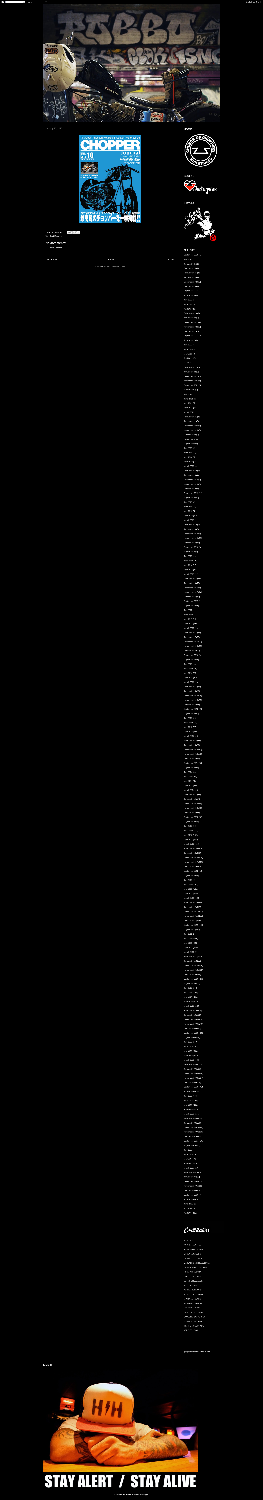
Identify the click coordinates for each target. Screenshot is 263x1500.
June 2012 (188, 884)
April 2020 (188, 462)
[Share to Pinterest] (79, 232)
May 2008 (188, 1105)
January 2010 (190, 1015)
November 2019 (191, 484)
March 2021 (189, 412)
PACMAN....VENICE (192, 1308)
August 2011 (189, 929)
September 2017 (191, 601)
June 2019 (188, 507)
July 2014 (188, 772)
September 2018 (191, 547)
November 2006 (191, 1186)
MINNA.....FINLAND (192, 1299)
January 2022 (190, 372)
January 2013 (190, 853)
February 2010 (190, 1010)
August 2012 (189, 875)
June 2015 (188, 722)
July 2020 (188, 448)
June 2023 (188, 304)
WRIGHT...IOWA (191, 1330)
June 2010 (188, 992)
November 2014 (191, 754)
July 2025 (188, 259)
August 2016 (189, 660)
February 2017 (190, 633)
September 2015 (191, 709)
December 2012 (191, 857)
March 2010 (189, 1006)
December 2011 (191, 911)
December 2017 (191, 588)
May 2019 (188, 511)
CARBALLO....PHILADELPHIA (197, 1263)
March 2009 (189, 1060)
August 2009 (189, 1037)
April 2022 (188, 358)
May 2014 (188, 781)
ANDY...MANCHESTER (194, 1249)
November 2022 (191, 327)
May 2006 (188, 1208)
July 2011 (188, 934)
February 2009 (190, 1064)
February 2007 (190, 1172)
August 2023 (189, 295)
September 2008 (191, 1087)
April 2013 (188, 839)
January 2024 (190, 277)
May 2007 (188, 1159)
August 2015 (189, 713)
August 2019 (189, 498)
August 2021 (189, 390)
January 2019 (190, 529)
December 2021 (191, 376)
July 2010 (188, 988)
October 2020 (190, 435)
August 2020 (189, 444)
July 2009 (188, 1042)
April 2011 (188, 947)
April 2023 (188, 309)
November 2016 (191, 646)
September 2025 (191, 255)
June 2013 (188, 830)
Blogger (145, 1494)
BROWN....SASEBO (192, 1254)
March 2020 (189, 466)
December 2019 (191, 480)
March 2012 (189, 898)
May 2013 (188, 835)
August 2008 (189, 1091)
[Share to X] (73, 232)
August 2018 (189, 552)
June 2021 (188, 399)
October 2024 (190, 268)
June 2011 (188, 938)
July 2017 (188, 610)
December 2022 (191, 322)
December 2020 (191, 426)
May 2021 (188, 403)
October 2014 (190, 758)
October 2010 (190, 974)
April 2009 (188, 1055)
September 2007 (191, 1141)
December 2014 (191, 749)
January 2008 (190, 1123)
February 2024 (190, 273)
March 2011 (189, 952)
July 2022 (188, 345)
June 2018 (188, 561)
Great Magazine (55, 236)
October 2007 (190, 1136)
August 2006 (189, 1199)
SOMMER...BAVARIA (193, 1321)
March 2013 (189, 844)
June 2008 (188, 1100)
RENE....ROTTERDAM (193, 1312)
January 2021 (190, 421)
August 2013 (189, 821)
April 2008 (188, 1109)
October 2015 (190, 705)
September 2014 (191, 763)
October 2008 (190, 1082)
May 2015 (188, 727)
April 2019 (188, 516)
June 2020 (188, 453)
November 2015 (191, 700)
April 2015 (188, 731)
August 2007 (189, 1145)
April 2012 (188, 893)
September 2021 (191, 385)
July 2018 (188, 556)
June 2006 (188, 1204)
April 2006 (188, 1213)
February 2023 (190, 313)
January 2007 (190, 1177)
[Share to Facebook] (76, 232)
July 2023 (188, 300)
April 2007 (188, 1163)
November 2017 (191, 592)
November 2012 (191, 862)
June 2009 (188, 1046)
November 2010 (191, 970)
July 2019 (188, 502)
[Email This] (68, 232)
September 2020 (191, 439)
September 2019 (191, 493)
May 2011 (188, 943)
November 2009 (191, 1024)
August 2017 (189, 605)
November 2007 (191, 1132)
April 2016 (188, 677)
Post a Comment (55, 248)
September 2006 (191, 1195)
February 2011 (190, 956)
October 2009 (190, 1028)
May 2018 (188, 565)
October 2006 (190, 1190)
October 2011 (190, 920)
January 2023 (190, 318)
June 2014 (188, 776)
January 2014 (190, 799)
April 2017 (188, 623)
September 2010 (191, 979)
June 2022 (188, 349)
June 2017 (188, 615)
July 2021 (188, 394)
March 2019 (189, 520)
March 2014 (189, 790)
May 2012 (188, 889)
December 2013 (191, 803)
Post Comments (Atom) (115, 267)
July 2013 (188, 826)
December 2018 (191, 534)
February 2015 (190, 740)
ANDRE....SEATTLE (192, 1245)
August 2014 (189, 767)
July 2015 (188, 718)
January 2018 (190, 583)
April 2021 (188, 408)
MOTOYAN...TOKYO (193, 1303)
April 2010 (188, 1001)
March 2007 (189, 1168)
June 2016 (188, 668)
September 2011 (191, 925)
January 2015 (190, 745)
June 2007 (188, 1154)
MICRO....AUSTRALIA (193, 1294)
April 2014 (188, 785)
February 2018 (190, 578)
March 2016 (189, 682)
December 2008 (191, 1073)
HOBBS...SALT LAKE (193, 1276)
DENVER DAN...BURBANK (195, 1267)
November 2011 (191, 916)
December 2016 (191, 642)
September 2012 (191, 871)
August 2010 (189, 983)
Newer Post (51, 260)
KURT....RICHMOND (192, 1290)
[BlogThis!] (71, 232)
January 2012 (190, 907)
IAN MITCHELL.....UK (193, 1281)
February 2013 (190, 848)
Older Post (170, 260)
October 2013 (190, 812)
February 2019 (190, 525)
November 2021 (191, 381)
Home (111, 260)
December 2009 (191, 1019)
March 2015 (189, 736)
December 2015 (191, 695)
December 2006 (191, 1181)
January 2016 (190, 691)
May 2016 (188, 673)
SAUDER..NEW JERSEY (194, 1317)
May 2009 (188, 1051)
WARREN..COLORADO (194, 1326)
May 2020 (188, 457)
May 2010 (188, 997)
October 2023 (190, 286)
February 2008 (190, 1118)
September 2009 (191, 1033)
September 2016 (191, 655)
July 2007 (188, 1150)
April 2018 (188, 570)
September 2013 (191, 817)
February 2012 (190, 902)
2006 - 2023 (189, 1240)
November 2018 (191, 538)
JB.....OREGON (190, 1285)
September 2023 (191, 291)
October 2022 (190, 331)
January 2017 (190, 637)
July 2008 (188, 1096)
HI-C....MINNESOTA (192, 1272)
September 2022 (191, 336)
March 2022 (189, 363)
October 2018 (190, 543)
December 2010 (191, 965)
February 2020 (190, 471)
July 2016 (188, 664)
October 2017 (190, 597)
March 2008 (189, 1114)
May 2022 (188, 354)
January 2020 (190, 475)
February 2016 (190, 687)
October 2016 (190, 650)
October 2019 (190, 489)
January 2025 (190, 264)
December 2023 (191, 282)
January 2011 (190, 961)
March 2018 (189, 574)
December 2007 (191, 1127)
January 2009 (190, 1069)
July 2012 (188, 880)
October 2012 (190, 866)
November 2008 (191, 1078)
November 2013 (191, 808)
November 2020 (191, 430)
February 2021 (190, 417)
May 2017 (188, 619)
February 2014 (190, 794)
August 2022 (189, 340)
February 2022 (190, 367)
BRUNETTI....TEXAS (193, 1258)
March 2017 (189, 628)
